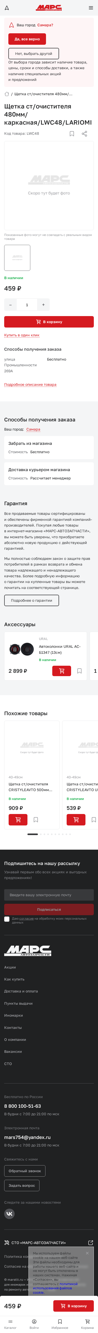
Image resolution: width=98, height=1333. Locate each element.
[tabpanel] (32, 775)
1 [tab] (32, 834)
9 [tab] (66, 834)
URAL (43, 639)
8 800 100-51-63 (22, 1106)
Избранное (59, 1328)
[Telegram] (57, 140)
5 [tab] (52, 834)
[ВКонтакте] (66, 140)
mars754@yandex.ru (27, 1137)
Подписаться (49, 909)
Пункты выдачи (18, 1003)
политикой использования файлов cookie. (55, 1288)
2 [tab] (41, 834)
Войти (34, 1328)
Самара (33, 429)
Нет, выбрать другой (33, 53)
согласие (26, 918)
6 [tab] (55, 834)
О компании (15, 1039)
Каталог (10, 1328)
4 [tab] (48, 834)
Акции (10, 967)
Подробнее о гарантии (31, 600)
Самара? (45, 25)
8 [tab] (63, 834)
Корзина (87, 1328)
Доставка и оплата (21, 991)
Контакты (13, 1027)
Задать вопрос (22, 1185)
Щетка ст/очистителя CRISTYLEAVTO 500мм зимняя (29, 787)
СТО (8, 1063)
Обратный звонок (25, 1171)
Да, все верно (27, 39)
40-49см (15, 777)
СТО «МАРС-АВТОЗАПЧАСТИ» (38, 1242)
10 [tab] (70, 834)
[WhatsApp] (82, 140)
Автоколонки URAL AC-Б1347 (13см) (59, 649)
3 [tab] (44, 834)
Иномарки (13, 1015)
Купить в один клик (21, 335)
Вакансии (13, 1051)
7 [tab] (59, 834)
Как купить (14, 979)
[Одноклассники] (74, 140)
